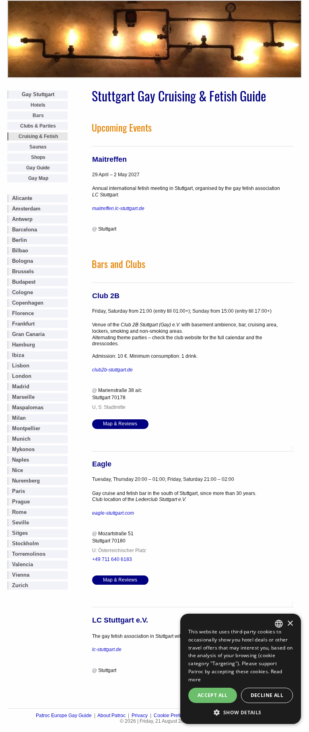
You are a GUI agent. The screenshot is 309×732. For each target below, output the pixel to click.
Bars (38, 115)
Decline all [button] (267, 695)
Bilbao (20, 250)
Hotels (38, 105)
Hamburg (23, 345)
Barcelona (24, 230)
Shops (38, 157)
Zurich (20, 585)
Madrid (20, 387)
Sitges (20, 533)
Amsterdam (26, 209)
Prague (21, 502)
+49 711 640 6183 (112, 559)
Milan (19, 418)
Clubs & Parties (38, 126)
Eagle (101, 464)
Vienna (20, 575)
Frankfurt (23, 324)
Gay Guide (38, 168)
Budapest (23, 282)
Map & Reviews (120, 424)
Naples (20, 460)
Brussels (23, 271)
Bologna (22, 261)
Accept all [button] (213, 695)
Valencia (22, 564)
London (21, 376)
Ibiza (18, 355)
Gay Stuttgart (38, 94)
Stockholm (25, 543)
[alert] (240, 669)
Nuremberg (26, 481)
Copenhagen (27, 303)
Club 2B (105, 296)
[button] (240, 712)
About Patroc (111, 715)
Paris (18, 491)
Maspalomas (27, 407)
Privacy (140, 715)
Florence (23, 313)
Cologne (22, 292)
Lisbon (20, 366)
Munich (21, 439)
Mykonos (23, 449)
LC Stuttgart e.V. (120, 620)
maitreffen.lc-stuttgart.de (118, 208)
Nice (17, 470)
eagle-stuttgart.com (113, 513)
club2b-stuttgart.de (112, 370)
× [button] (290, 624)
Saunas (38, 147)
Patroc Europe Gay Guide (64, 715)
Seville (20, 523)
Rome (19, 512)
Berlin (19, 240)
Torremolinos (28, 554)
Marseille (23, 397)
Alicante (22, 198)
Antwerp (22, 219)
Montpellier (26, 428)
